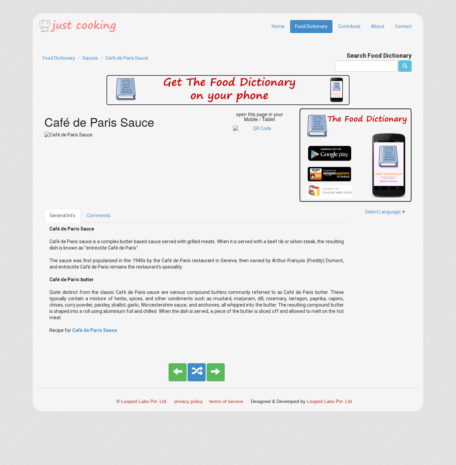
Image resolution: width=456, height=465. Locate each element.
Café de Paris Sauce (126, 58)
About (377, 26)
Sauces (90, 58)
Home (278, 26)
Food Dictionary (311, 26)
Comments (98, 215)
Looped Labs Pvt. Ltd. (144, 401)
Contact (403, 26)
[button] (178, 372)
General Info (62, 215)
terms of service (226, 401)
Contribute (349, 26)
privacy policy (188, 401)
